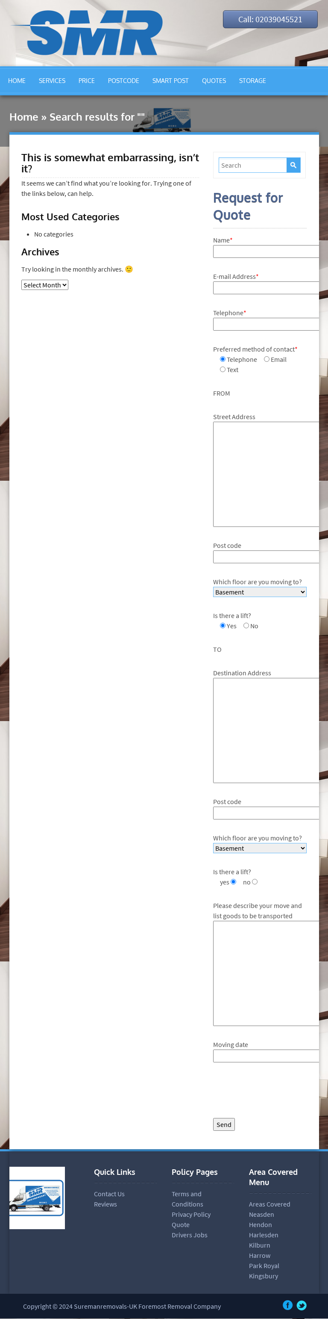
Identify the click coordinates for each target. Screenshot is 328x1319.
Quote (181, 1224)
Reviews (105, 1204)
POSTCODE (123, 80)
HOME (17, 80)
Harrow (259, 1255)
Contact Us (109, 1193)
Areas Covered (269, 1204)
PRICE (87, 80)
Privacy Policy (191, 1214)
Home (23, 116)
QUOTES (214, 80)
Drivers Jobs (190, 1234)
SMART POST (170, 80)
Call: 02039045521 (270, 19)
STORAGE (252, 80)
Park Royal (264, 1265)
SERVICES (52, 80)
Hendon (260, 1224)
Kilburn (259, 1245)
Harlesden (263, 1234)
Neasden (261, 1214)
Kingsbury (263, 1276)
